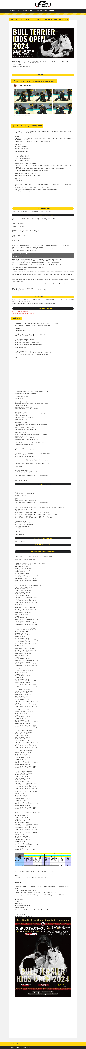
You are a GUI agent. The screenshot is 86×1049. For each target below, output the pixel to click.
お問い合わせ (51, 10)
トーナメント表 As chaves (43, 208)
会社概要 (45, 10)
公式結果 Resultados (43, 74)
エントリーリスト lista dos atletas (43, 296)
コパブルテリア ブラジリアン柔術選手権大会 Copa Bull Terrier (43, 4)
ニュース (18, 10)
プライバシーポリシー (15, 1043)
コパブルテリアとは (38, 10)
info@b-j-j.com (20, 226)
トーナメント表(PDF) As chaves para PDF (43, 215)
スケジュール (24, 10)
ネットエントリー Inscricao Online (43, 308)
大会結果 (30, 10)
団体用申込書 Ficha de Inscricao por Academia (43, 551)
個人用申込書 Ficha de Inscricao (43, 545)
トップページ (12, 10)
